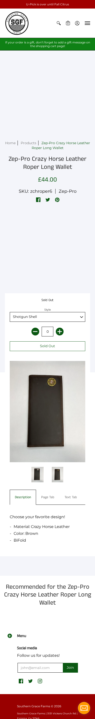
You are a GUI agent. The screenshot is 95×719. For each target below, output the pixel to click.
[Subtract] (35, 331)
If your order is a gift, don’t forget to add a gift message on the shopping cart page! (47, 44)
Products (28, 143)
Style (47, 309)
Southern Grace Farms (33, 706)
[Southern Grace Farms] (17, 23)
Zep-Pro (67, 191)
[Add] (60, 331)
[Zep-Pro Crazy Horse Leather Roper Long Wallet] (37, 474)
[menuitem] (58, 23)
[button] (58, 23)
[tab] (23, 497)
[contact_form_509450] (84, 708)
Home (10, 143)
